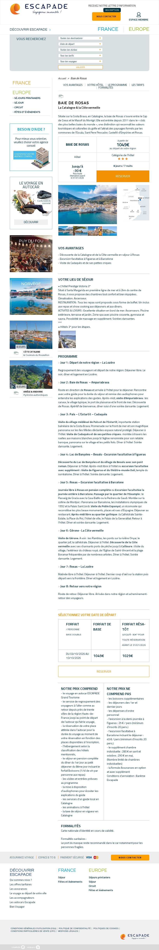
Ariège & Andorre (33, 391)
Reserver (123, 176)
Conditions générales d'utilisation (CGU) (33, 928)
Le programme (117, 84)
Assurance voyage (22, 857)
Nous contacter (106, 16)
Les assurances (18, 889)
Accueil (62, 78)
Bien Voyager (17, 906)
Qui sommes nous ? (21, 880)
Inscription (112, 10)
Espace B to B (47, 857)
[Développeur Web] (18, 947)
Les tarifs (138, 84)
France (22, 82)
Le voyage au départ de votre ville (28, 893)
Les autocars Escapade (22, 902)
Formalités (106, 87)
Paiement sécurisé (72, 857)
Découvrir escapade (22, 872)
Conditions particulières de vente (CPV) (33, 931)
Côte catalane (31, 351)
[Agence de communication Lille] (33, 947)
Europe (22, 92)
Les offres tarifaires (21, 884)
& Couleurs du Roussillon (36, 355)
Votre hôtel (95, 84)
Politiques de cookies (105, 928)
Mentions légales (68, 931)
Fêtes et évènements (27, 112)
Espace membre (138, 20)
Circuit (18, 107)
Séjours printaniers (27, 98)
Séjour (19, 103)
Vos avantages (73, 84)
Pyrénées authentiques (35, 395)
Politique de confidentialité (75, 928)
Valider (80, 67)
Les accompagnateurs (22, 898)
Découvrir (31, 222)
